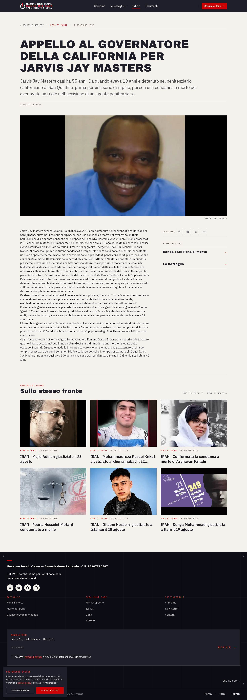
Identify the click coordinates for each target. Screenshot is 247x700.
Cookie (222, 694)
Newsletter (172, 608)
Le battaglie (117, 6)
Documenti (151, 6)
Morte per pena (16, 608)
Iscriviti (90, 608)
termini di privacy (33, 656)
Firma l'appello (95, 602)
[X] (10, 587)
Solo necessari (20, 690)
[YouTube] (18, 587)
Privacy (208, 694)
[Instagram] (36, 587)
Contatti (170, 614)
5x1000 (90, 620)
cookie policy (24, 682)
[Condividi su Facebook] (188, 232)
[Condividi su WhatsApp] (180, 232)
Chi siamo (99, 6)
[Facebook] (27, 587)
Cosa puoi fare (212, 6)
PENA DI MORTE (58, 25)
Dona (89, 614)
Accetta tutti (49, 690)
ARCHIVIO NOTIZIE (32, 25)
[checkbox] (12, 657)
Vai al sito (231, 680)
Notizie (136, 6)
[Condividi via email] (204, 232)
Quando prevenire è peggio (22, 614)
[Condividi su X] (196, 232)
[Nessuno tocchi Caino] (36, 6)
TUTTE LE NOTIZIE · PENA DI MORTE (204, 393)
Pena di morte (15, 602)
